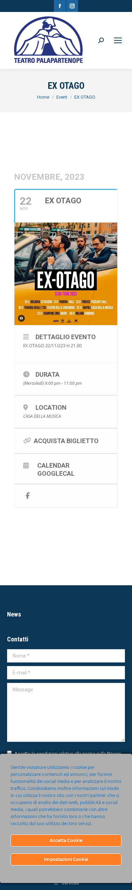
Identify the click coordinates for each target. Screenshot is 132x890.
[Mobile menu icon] (118, 40)
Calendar (53, 465)
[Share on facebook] (27, 496)
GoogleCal (56, 473)
